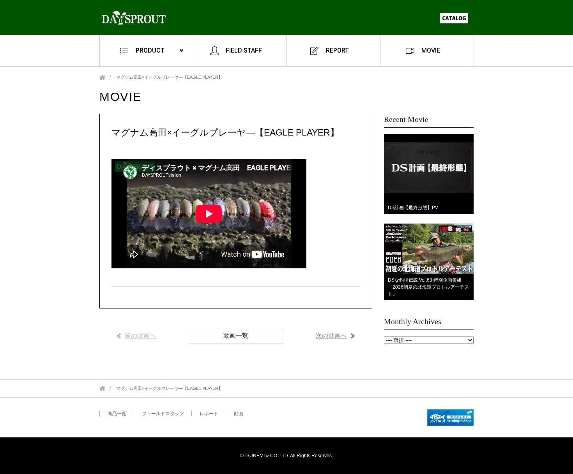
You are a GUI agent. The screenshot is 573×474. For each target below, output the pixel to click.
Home (102, 77)
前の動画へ (140, 335)
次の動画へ (331, 335)
